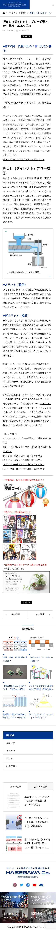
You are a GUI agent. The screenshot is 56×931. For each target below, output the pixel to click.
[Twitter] (21, 885)
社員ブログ (11, 766)
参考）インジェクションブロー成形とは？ (23, 159)
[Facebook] (28, 885)
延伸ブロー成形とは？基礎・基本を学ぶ (22, 456)
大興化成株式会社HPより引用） (25, 272)
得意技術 (10, 743)
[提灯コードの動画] (19, 560)
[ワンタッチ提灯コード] (26, 508)
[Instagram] (15, 885)
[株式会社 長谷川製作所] (15, 4)
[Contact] (41, 885)
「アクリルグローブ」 (14, 569)
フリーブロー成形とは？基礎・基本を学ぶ (23, 469)
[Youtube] (34, 885)
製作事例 (10, 751)
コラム (9, 758)
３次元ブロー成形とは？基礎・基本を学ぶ (23, 464)
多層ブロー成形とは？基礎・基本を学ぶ (22, 460)
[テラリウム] (26, 592)
